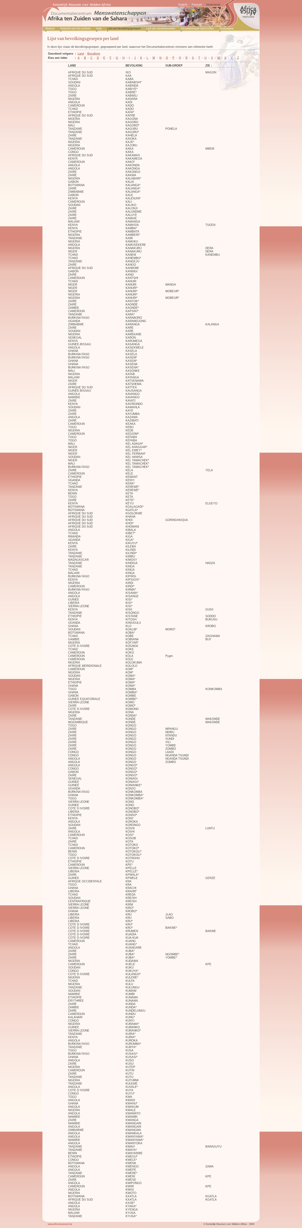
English (182, 4)
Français (197, 4)
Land (81, 53)
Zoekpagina (226, 28)
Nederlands (213, 4)
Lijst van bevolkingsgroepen (124, 28)
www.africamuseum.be (60, 1224)
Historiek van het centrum (75, 28)
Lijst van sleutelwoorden (160, 28)
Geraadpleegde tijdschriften (197, 28)
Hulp (99, 28)
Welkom (50, 28)
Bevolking (93, 53)
